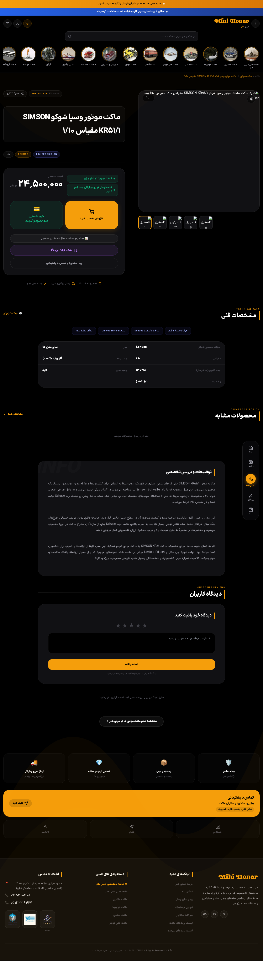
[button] (131, 803)
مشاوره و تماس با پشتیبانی (61, 263)
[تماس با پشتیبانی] (27, 23)
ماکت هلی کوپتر (118, 923)
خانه (257, 76)
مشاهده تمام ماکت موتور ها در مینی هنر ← (131, 721)
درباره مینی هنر (184, 884)
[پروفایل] (17, 23)
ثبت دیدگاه (131, 664)
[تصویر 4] (190, 222)
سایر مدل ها (50, 347)
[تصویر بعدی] (146, 151)
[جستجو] (70, 36)
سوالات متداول (184, 915)
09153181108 (21, 895)
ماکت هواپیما (119, 907)
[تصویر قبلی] (252, 151)
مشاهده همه (15, 414)
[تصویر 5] (206, 222)
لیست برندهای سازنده (180, 931)
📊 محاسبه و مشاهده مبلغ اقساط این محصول (64, 238)
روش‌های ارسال (184, 900)
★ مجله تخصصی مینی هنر (111, 884)
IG (224, 914)
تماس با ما (187, 892)
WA (204, 914)
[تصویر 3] (175, 222)
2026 (166, 950)
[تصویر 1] (145, 222)
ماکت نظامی (120, 915)
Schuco (23, 154)
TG (214, 914)
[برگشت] (255, 23)
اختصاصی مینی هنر (116, 892)
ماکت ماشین (120, 900)
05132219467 (21, 902)
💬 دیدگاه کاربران (12, 314)
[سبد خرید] (7, 23)
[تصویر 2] (160, 222)
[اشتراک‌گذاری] (251, 99)
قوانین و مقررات (184, 907)
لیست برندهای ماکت (181, 923)
